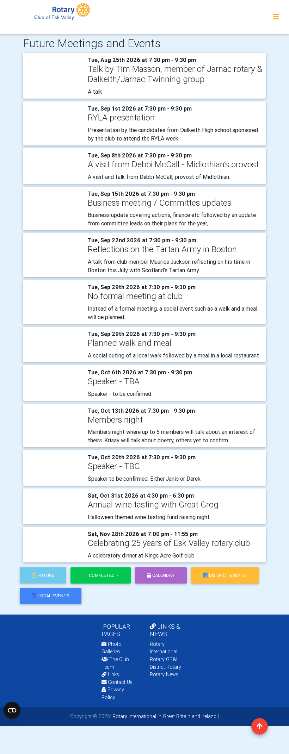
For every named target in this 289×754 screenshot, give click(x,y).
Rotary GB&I (163, 659)
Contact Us (119, 682)
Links (113, 674)
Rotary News (164, 674)
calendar (163, 575)
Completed (102, 575)
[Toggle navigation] (276, 17)
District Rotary (165, 667)
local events (53, 596)
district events (228, 575)
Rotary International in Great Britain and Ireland (163, 716)
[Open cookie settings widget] (12, 710)
